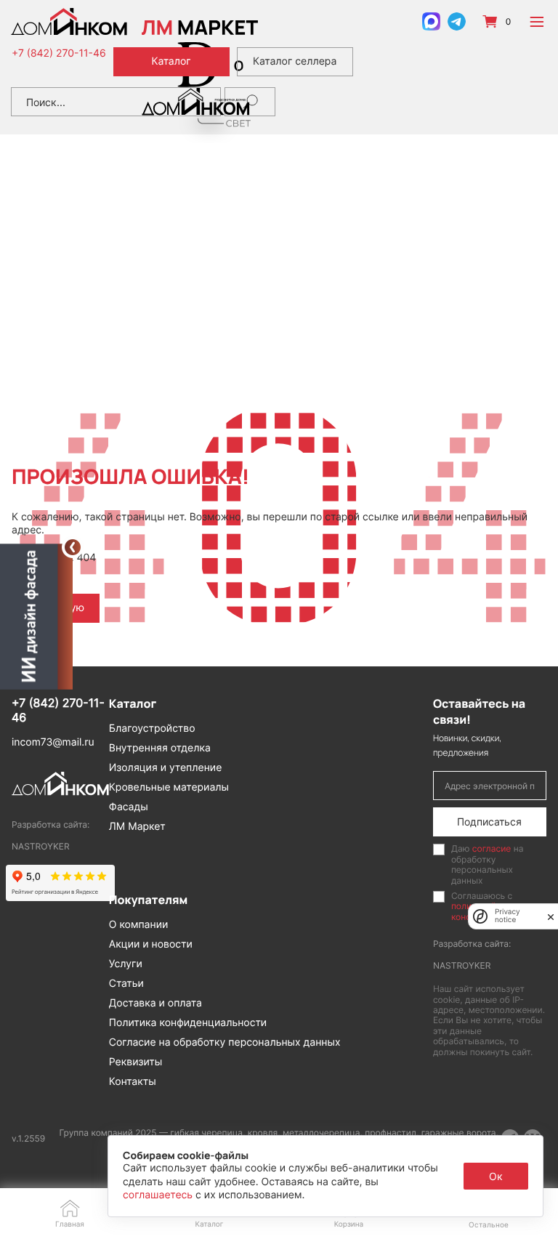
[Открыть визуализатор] (36, 615)
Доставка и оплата (155, 1003)
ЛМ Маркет (137, 826)
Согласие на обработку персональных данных (225, 1042)
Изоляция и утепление (165, 768)
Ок (496, 1176)
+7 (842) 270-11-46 (59, 53)
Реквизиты (135, 1062)
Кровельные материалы (169, 787)
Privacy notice (507, 916)
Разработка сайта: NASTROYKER (50, 835)
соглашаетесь (159, 1195)
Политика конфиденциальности (188, 1023)
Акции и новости (151, 944)
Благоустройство (152, 728)
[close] (551, 916)
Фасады (128, 807)
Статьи (126, 983)
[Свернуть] (73, 547)
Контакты (132, 1081)
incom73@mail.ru (53, 742)
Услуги (125, 964)
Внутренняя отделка (160, 748)
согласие (492, 848)
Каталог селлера (294, 61)
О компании (139, 925)
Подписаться (489, 821)
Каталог (170, 61)
